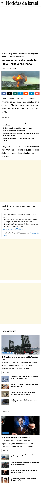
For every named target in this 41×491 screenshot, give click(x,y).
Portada (4, 53)
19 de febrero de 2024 (8, 68)
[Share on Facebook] (3, 93)
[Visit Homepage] (22, 3)
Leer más (7, 372)
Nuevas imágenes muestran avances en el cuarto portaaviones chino (24, 378)
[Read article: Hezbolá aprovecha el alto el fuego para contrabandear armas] (5, 402)
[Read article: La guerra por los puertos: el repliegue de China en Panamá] (5, 457)
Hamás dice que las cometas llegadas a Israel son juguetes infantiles (24, 393)
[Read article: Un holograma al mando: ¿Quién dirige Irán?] (20, 425)
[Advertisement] (20, 28)
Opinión (5, 433)
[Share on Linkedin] (31, 93)
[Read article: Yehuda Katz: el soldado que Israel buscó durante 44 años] (5, 480)
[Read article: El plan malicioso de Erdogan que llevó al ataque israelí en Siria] (5, 472)
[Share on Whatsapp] (15, 93)
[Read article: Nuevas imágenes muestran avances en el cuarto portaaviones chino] (5, 379)
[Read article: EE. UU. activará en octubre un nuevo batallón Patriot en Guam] (20, 344)
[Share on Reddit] (25, 93)
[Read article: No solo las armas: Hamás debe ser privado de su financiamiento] (5, 464)
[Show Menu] (2, 3)
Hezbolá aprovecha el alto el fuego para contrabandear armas (24, 401)
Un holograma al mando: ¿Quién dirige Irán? (15, 437)
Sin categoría (8, 352)
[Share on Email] (37, 93)
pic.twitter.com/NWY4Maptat (13, 229)
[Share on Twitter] (9, 93)
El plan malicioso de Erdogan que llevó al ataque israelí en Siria (24, 471)
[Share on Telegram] (20, 93)
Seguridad (13, 53)
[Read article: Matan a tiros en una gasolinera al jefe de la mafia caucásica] (5, 386)
